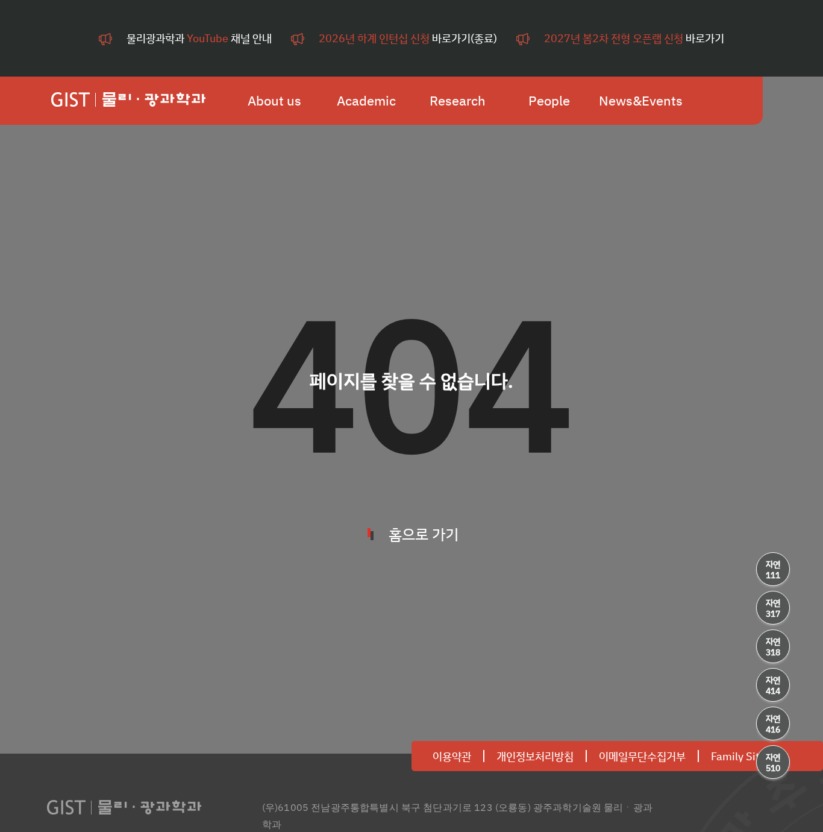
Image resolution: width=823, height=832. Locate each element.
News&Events (641, 101)
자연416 (773, 724)
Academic (366, 101)
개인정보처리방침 (535, 756)
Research (458, 101)
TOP (773, 801)
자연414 (773, 685)
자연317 (773, 608)
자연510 (773, 762)
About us (274, 101)
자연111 (773, 569)
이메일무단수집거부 (642, 756)
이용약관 (452, 756)
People (549, 101)
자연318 (773, 646)
